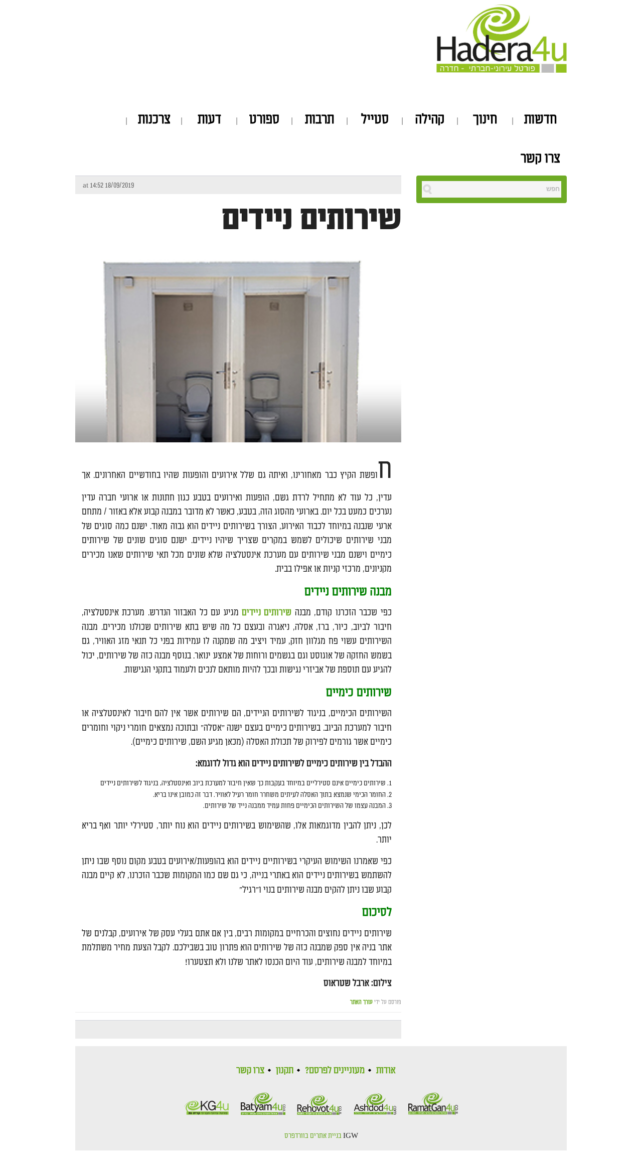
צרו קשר (540, 158)
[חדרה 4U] (501, 37)
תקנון (284, 1070)
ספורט (264, 119)
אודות (386, 1070)
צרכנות (154, 119)
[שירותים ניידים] (238, 370)
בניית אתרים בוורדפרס (313, 1136)
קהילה (429, 119)
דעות (209, 119)
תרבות (319, 119)
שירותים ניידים (311, 219)
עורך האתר (361, 1002)
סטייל (375, 119)
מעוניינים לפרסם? (335, 1070)
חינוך (485, 119)
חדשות (540, 119)
